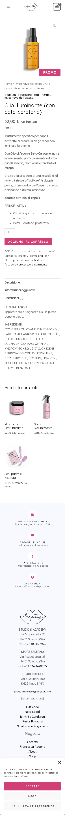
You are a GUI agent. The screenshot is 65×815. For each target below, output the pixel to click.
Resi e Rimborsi (32, 721)
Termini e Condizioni (32, 716)
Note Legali (32, 712)
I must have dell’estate (28, 83)
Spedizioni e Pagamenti (32, 726)
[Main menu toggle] (8, 7)
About (33, 751)
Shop (32, 756)
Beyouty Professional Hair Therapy (28, 95)
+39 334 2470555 (35, 666)
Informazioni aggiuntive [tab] (20, 290)
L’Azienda (32, 707)
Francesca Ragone (32, 746)
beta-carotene (19, 264)
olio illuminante (38, 264)
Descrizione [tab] (12, 282)
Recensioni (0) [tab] (14, 298)
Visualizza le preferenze (32, 806)
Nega (32, 796)
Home (8, 83)
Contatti (32, 742)
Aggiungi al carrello (28, 241)
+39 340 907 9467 (34, 644)
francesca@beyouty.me (36, 691)
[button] (59, 762)
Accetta (32, 786)
